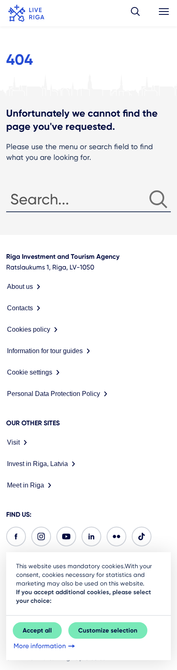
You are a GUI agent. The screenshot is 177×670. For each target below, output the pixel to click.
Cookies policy (28, 329)
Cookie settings (29, 372)
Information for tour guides (45, 350)
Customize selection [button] (107, 630)
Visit (13, 442)
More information (40, 646)
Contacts (20, 308)
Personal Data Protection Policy (53, 393)
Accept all (37, 630)
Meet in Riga (25, 485)
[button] (135, 13)
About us (20, 286)
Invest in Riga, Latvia (37, 463)
